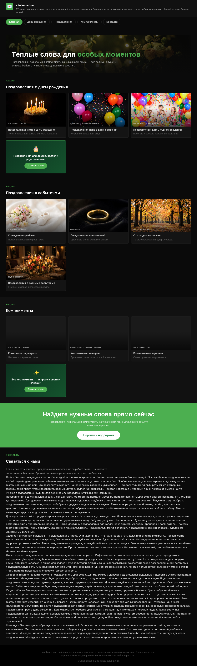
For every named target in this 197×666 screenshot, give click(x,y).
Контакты (112, 21)
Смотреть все (36, 165)
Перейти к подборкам (98, 435)
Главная (14, 21)
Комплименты (89, 21)
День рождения (37, 21)
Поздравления (64, 21)
